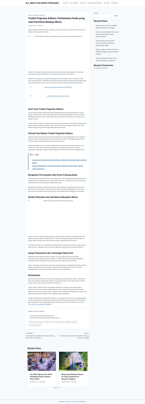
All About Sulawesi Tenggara (36, 322)
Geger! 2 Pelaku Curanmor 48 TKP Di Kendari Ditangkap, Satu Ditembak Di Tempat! (107, 52)
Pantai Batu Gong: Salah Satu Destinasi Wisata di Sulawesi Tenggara (74, 336)
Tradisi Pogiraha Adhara (35, 325)
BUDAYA (65, 3)
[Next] (85, 369)
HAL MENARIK (74, 3)
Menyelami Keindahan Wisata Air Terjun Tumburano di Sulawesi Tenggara (72, 376)
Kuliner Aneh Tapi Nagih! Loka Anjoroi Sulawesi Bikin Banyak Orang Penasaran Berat (107, 34)
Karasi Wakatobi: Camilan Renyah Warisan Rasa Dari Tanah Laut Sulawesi (40, 336)
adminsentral (33, 25)
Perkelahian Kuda (59, 322)
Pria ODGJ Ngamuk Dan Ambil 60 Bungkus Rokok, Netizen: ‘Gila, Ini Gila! (41, 376)
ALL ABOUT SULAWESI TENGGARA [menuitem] (46, 78)
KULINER (106, 3)
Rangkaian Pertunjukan (71, 322)
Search (96, 13)
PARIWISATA (115, 3)
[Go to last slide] (30, 369)
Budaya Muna (48, 322)
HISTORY (83, 3)
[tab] (54, 387)
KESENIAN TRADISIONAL (94, 3)
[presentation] (41, 361)
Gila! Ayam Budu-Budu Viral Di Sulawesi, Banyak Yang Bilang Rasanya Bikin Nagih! (105, 43)
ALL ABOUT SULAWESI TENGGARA (75, 401)
